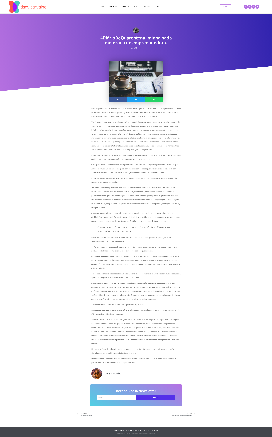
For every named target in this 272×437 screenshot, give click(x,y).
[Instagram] (250, 7)
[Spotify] (253, 7)
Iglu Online (152, 433)
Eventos (136, 7)
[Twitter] (257, 7)
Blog (157, 7)
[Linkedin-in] (246, 7)
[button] (225, 6)
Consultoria (113, 7)
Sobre (102, 7)
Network (126, 7)
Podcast (147, 7)
